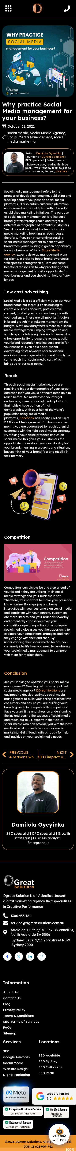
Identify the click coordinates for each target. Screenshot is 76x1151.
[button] (8, 8)
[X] (19, 956)
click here (61, 171)
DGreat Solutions (53, 156)
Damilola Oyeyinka (48, 153)
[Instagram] (41, 956)
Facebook (27, 418)
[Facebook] (7, 956)
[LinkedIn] (30, 956)
